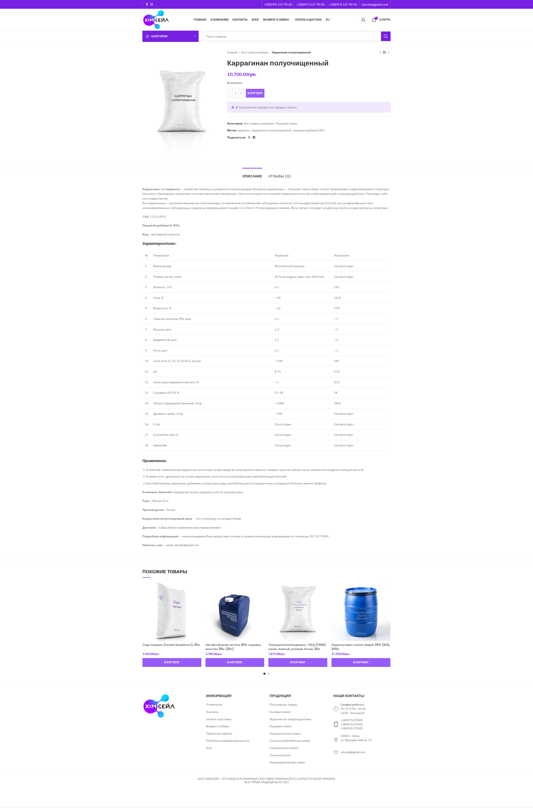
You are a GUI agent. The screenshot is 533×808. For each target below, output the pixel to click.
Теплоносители (280, 755)
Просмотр (198, 588)
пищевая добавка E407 (308, 130)
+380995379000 (351, 728)
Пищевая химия (286, 123)
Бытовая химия (280, 712)
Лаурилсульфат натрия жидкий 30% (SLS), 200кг (360, 647)
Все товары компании (255, 52)
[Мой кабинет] (363, 20)
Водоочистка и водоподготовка (290, 719)
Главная (232, 52)
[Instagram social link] (151, 4)
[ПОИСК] (386, 36)
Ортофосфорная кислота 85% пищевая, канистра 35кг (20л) (233, 647)
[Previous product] (380, 52)
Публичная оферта (219, 733)
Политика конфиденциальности (227, 740)
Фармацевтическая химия (287, 762)
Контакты (212, 712)
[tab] (252, 174)
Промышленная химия (285, 733)
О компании (214, 704)
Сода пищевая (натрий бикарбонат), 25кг (171, 645)
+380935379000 (351, 724)
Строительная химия (284, 748)
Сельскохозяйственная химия (290, 740)
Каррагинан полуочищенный (271, 130)
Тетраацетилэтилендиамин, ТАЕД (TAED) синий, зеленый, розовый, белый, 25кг (297, 647)
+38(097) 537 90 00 (310, 4)
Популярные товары (283, 704)
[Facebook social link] (147, 4)
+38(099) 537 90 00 (278, 4)
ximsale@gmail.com (374, 4)
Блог (209, 748)
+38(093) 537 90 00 (343, 4)
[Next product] (388, 52)
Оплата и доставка (218, 719)
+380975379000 (351, 720)
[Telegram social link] (254, 137)
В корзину (255, 93)
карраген (244, 130)
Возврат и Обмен (217, 726)
